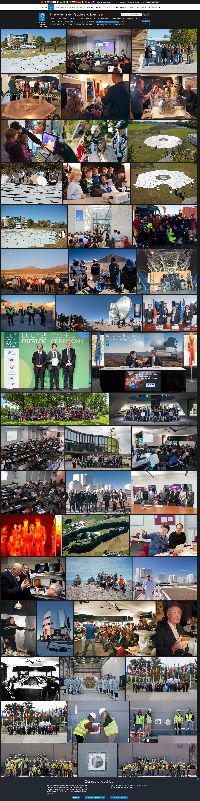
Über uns (44, 7)
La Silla (78, 21)
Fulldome (126, 19)
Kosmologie (90, 19)
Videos (57, 7)
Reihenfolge (145, 21)
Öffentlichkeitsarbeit (120, 7)
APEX (77, 19)
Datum (147, 24)
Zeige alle (54, 19)
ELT (97, 19)
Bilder (51, 7)
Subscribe (123, 2)
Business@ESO (141, 7)
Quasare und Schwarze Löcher (61, 24)
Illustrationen (69, 21)
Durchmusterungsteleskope (114, 24)
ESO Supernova (105, 19)
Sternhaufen (90, 24)
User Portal (155, 2)
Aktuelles (64, 7)
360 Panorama (64, 19)
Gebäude (123, 21)
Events (109, 7)
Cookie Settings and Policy (119, 797)
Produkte (132, 7)
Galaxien (135, 19)
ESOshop (72, 7)
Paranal (92, 21)
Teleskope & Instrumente (85, 7)
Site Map (136, 2)
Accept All (76, 797)
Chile (82, 19)
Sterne (99, 24)
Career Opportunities (155, 7)
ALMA (72, 19)
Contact (129, 2)
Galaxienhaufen (56, 21)
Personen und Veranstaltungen (107, 21)
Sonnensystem (79, 24)
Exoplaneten (117, 19)
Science (148, 2)
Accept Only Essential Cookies (95, 797)
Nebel (85, 21)
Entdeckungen (99, 7)
